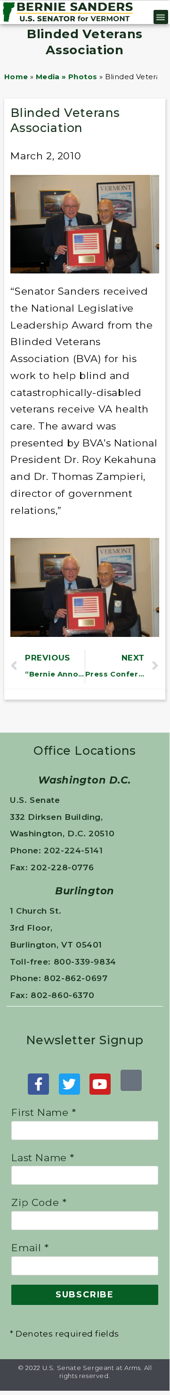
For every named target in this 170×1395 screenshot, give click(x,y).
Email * (30, 1248)
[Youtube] (100, 1084)
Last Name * (42, 1158)
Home (16, 76)
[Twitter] (69, 1084)
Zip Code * (38, 1202)
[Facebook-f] (38, 1084)
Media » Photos (66, 76)
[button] (161, 17)
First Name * (43, 1112)
